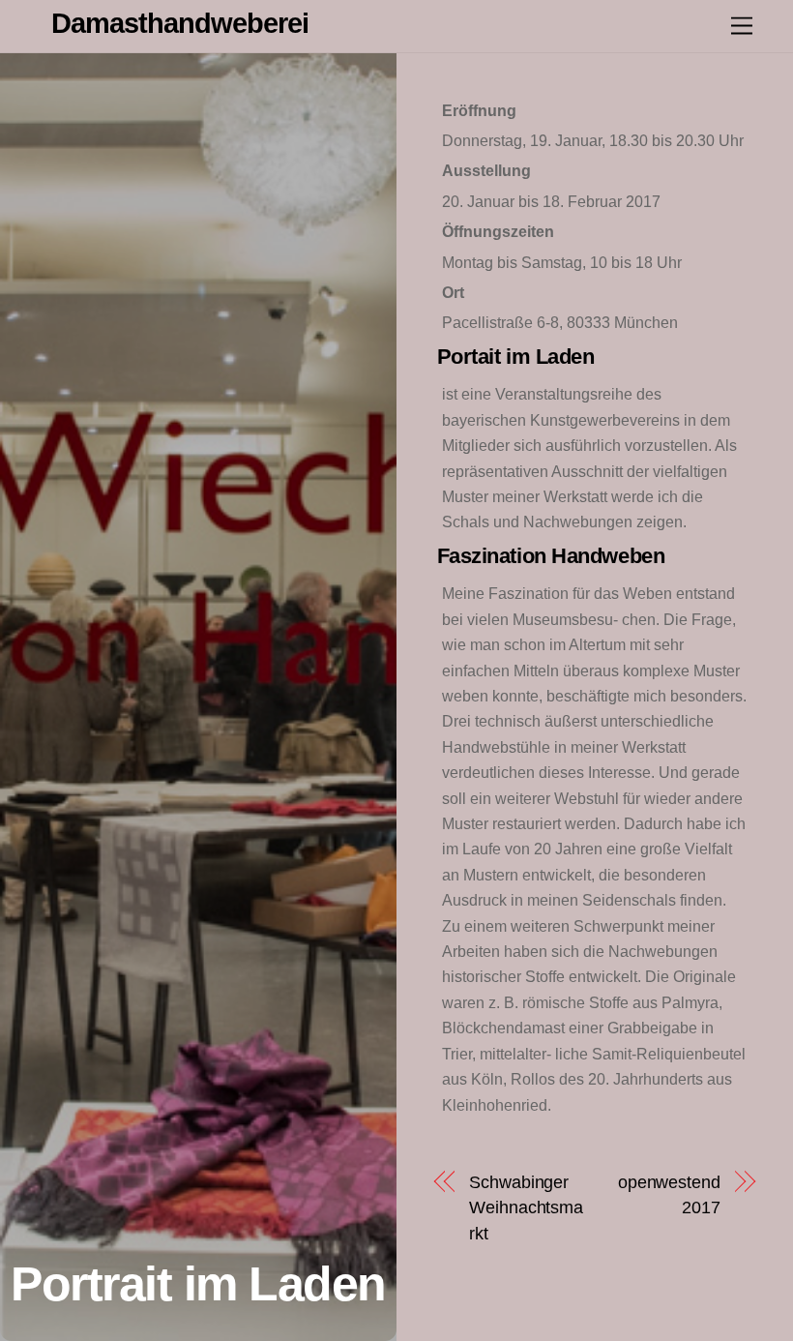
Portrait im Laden (198, 1284)
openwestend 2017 (669, 1194)
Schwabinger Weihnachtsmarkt (526, 1207)
